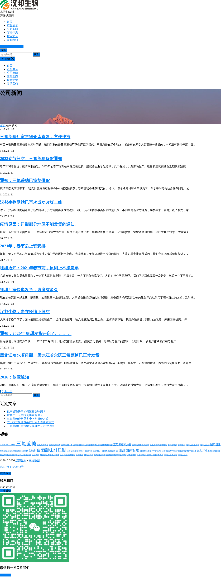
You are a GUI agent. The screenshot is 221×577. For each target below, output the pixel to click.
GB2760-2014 (8, 444)
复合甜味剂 (4, 451)
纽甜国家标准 (129, 450)
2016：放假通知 (14, 377)
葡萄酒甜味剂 (99, 455)
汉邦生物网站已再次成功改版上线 (31, 202)
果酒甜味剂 (15, 451)
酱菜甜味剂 (111, 455)
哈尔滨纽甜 (205, 445)
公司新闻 (12, 29)
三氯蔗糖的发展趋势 (140, 445)
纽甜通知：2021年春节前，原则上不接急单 (39, 268)
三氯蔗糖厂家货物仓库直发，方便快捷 (35, 136)
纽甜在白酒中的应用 (170, 451)
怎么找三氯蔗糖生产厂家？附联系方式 (30, 422)
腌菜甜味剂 (88, 455)
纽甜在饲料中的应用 (187, 451)
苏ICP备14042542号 (12, 466)
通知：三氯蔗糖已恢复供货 (25, 180)
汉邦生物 (24, 451)
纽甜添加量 (213, 451)
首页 (9, 21)
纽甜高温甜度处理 (67, 455)
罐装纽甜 (79, 455)
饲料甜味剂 (121, 455)
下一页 (8, 391)
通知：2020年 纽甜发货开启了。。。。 (35, 333)
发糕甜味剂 (172, 445)
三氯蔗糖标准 (91, 445)
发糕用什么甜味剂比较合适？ (25, 415)
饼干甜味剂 (131, 455)
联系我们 (12, 39)
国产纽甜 (215, 444)
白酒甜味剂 (47, 450)
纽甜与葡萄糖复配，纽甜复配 (97, 451)
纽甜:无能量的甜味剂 (75, 451)
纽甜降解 (35, 455)
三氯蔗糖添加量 (122, 444)
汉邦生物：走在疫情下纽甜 (25, 311)
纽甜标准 (202, 450)
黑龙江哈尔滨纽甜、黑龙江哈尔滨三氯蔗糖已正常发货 (49, 355)
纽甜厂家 (114, 451)
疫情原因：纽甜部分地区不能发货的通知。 (39, 224)
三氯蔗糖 (26, 443)
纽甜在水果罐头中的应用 (150, 451)
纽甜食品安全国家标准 (49, 455)
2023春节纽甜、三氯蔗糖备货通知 (31, 158)
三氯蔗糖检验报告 (105, 445)
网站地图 (34, 460)
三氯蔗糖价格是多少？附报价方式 (27, 418)
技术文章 (12, 36)
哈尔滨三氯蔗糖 (192, 445)
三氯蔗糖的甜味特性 (158, 445)
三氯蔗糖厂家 (67, 445)
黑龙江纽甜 (183, 455)
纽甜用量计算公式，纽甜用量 (18, 455)
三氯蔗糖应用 (79, 445)
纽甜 (62, 450)
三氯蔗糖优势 (54, 445)
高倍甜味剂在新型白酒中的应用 (150, 455)
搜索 (36, 54)
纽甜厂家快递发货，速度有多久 (29, 289)
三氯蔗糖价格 (42, 445)
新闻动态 (12, 32)
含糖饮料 (181, 445)
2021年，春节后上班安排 (23, 246)
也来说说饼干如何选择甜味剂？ (26, 411)
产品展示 (12, 25)
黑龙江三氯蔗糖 (170, 455)
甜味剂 (32, 450)
